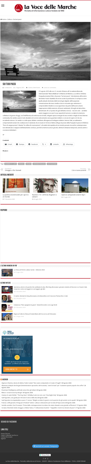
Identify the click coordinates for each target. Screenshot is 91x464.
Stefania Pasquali (39, 164)
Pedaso (21, 164)
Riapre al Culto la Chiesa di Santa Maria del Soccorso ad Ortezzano (35, 314)
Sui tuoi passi (52, 164)
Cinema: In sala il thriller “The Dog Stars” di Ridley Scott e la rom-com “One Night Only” (29, 395)
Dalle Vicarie (36, 87)
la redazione (8, 87)
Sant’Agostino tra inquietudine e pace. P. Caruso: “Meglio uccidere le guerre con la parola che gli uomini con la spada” (39, 400)
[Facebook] (43, 458)
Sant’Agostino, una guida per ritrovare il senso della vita (19, 397)
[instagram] (47, 458)
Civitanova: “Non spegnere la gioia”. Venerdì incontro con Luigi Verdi (35, 305)
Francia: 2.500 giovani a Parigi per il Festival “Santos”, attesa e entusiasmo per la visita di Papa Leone (33, 403)
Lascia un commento (50, 87)
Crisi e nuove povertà (79, 169)
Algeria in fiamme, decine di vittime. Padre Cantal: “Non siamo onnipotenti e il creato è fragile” (31, 383)
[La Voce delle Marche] (45, 8)
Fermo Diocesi (5, 433)
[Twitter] (45, 458)
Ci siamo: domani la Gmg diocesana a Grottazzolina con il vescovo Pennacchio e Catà (41, 296)
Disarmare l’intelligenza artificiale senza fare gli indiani (19, 390)
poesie (29, 164)
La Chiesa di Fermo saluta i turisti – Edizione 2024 (29, 270)
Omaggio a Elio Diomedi (13, 169)
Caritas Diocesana (6, 437)
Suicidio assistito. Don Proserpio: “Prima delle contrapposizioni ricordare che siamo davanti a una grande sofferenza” (39, 405)
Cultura (9, 19)
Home (4, 19)
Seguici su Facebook (9, 422)
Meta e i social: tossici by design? (12, 392)
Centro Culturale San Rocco (9, 435)
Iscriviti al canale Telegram (47, 446)
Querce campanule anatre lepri (73, 195)
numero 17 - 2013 (10, 164)
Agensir (5, 380)
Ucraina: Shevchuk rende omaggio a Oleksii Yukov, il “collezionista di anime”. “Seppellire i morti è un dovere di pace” (38, 408)
